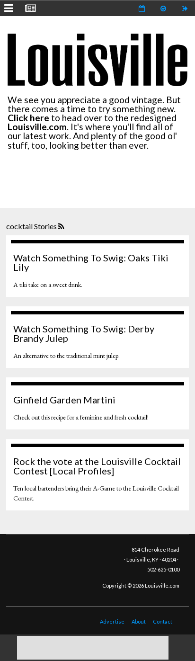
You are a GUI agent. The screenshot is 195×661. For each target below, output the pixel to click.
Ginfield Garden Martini (64, 399)
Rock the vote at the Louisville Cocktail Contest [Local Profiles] (97, 466)
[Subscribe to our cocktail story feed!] (62, 227)
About (139, 621)
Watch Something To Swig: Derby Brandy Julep (83, 333)
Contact (162, 621)
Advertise (112, 621)
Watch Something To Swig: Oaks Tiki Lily (90, 262)
